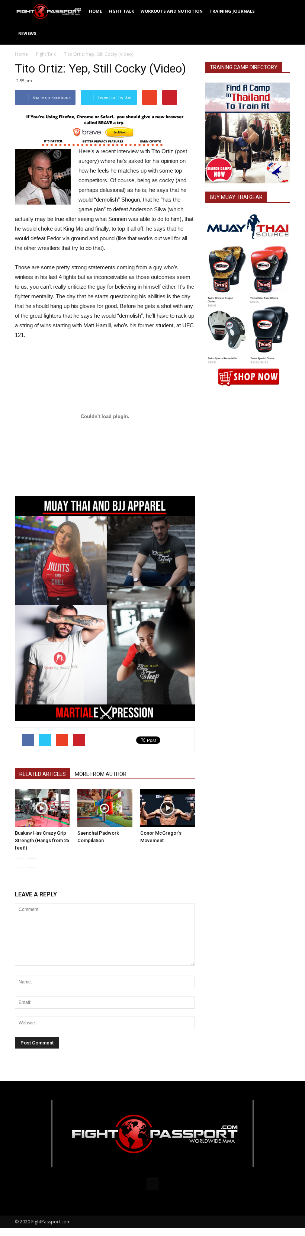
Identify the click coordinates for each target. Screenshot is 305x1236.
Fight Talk (121, 11)
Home (95, 11)
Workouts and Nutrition (172, 11)
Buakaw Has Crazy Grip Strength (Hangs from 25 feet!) (42, 840)
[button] (281, 22)
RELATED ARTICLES (42, 774)
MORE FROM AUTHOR (100, 774)
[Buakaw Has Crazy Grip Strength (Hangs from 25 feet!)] (42, 808)
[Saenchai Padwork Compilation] (104, 808)
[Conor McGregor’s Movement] (167, 808)
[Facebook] (152, 1184)
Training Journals (232, 11)
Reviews (27, 33)
